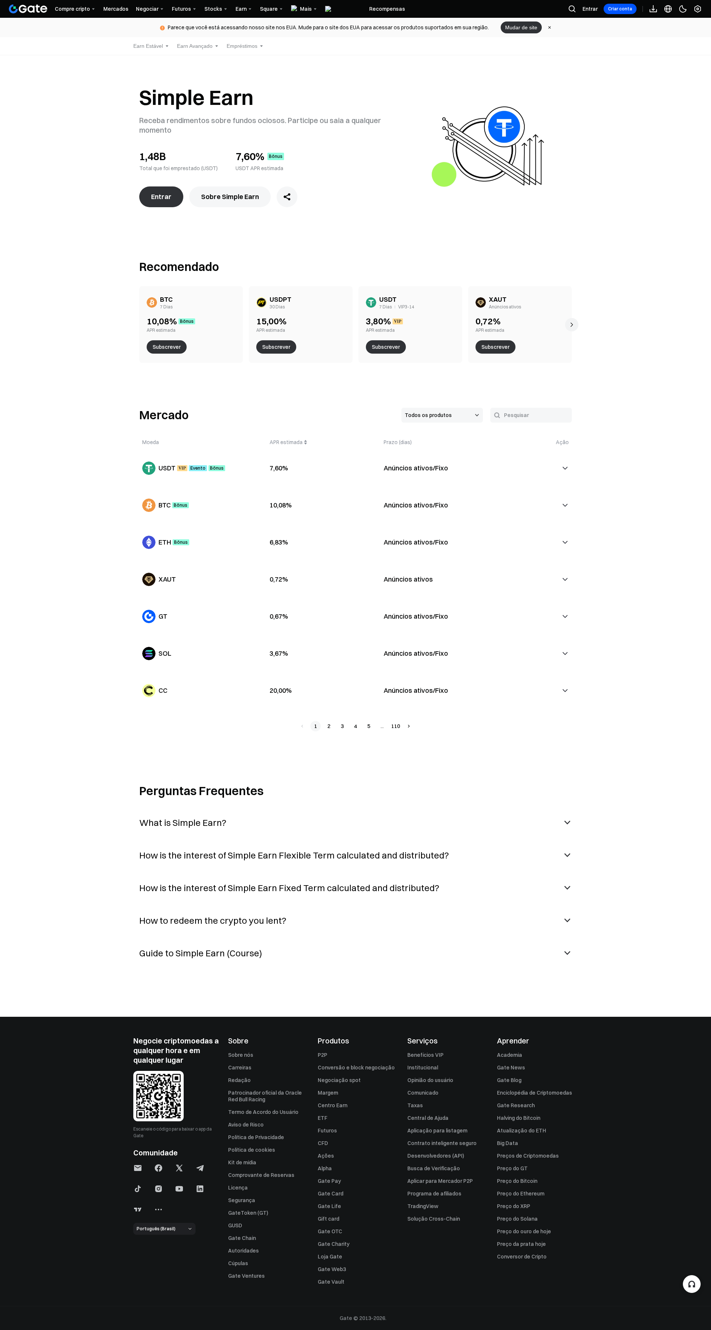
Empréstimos (242, 46)
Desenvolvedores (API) (435, 1155)
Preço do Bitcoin (517, 1181)
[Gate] (28, 8)
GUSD (235, 1225)
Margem (328, 1092)
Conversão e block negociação (356, 1067)
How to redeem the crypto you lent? (212, 920)
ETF (322, 1118)
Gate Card (330, 1193)
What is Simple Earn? (182, 822)
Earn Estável (148, 46)
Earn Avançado (195, 46)
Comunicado (422, 1092)
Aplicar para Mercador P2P (440, 1181)
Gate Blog (509, 1080)
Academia (509, 1055)
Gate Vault (331, 1281)
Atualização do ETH (521, 1130)
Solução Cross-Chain (433, 1218)
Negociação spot (339, 1080)
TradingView (422, 1206)
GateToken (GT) (248, 1213)
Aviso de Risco (246, 1124)
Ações (326, 1155)
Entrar (590, 9)
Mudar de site (521, 27)
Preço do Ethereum (520, 1193)
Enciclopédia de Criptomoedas (534, 1092)
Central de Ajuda (427, 1118)
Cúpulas (238, 1263)
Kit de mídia (242, 1162)
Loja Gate (330, 1256)
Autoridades (243, 1250)
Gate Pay (329, 1181)
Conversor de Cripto (522, 1256)
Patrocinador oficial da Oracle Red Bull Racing (265, 1096)
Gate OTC (330, 1231)
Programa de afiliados (434, 1193)
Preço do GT (512, 1168)
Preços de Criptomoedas (528, 1155)
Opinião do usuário (430, 1080)
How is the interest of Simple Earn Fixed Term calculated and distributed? (289, 887)
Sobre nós (240, 1055)
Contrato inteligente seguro (442, 1143)
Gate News (511, 1067)
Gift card (328, 1218)
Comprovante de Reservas (261, 1175)
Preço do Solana (517, 1218)
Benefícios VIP (425, 1055)
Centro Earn (332, 1105)
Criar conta (620, 8)
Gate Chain (242, 1238)
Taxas (415, 1105)
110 (395, 726)
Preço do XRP (513, 1206)
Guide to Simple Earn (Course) (200, 953)
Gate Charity (334, 1244)
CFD (323, 1143)
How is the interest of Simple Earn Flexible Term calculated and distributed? (294, 855)
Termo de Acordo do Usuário (263, 1112)
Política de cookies (251, 1150)
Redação (239, 1080)
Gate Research (516, 1105)
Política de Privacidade (256, 1137)
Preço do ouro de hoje (524, 1231)
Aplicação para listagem (437, 1130)
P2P (322, 1055)
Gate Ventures (246, 1276)
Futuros (327, 1130)
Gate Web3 (332, 1269)
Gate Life (329, 1206)
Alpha (325, 1168)
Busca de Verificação (433, 1168)
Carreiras (239, 1067)
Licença (238, 1187)
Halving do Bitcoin (518, 1118)
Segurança (241, 1200)
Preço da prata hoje (521, 1244)
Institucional (422, 1067)
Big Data (507, 1143)
